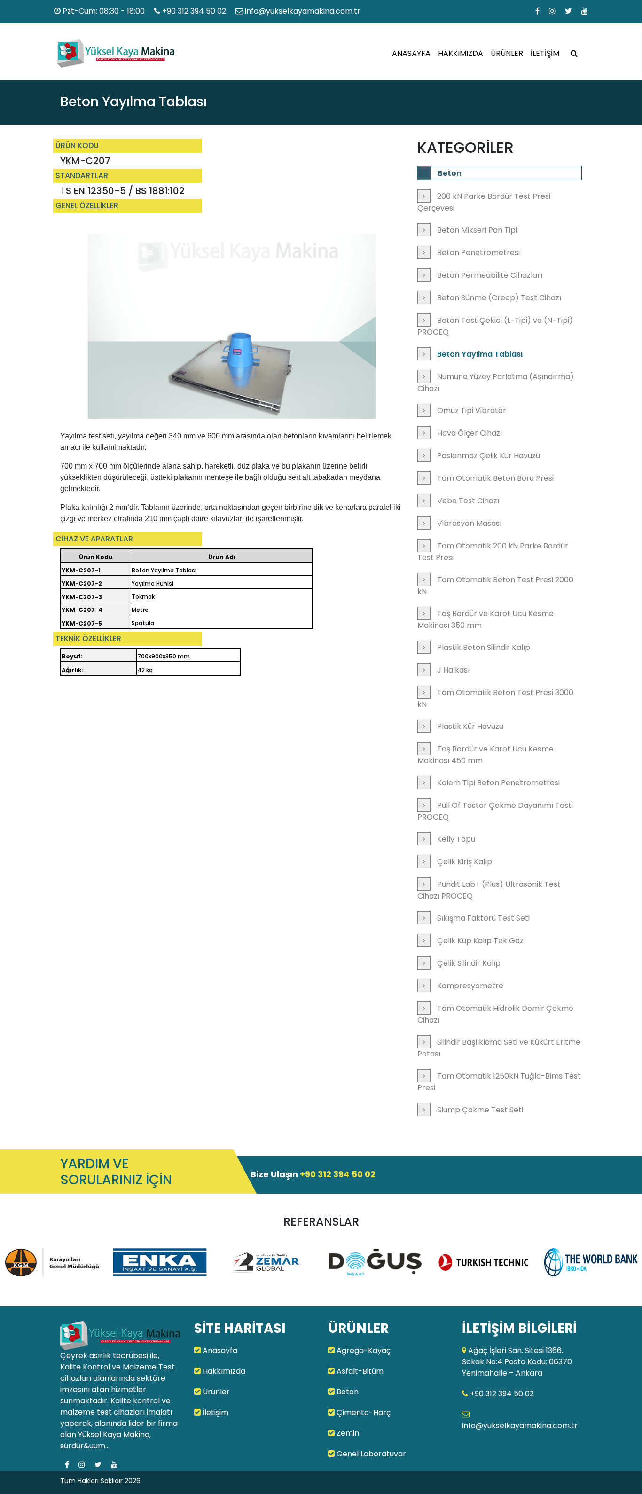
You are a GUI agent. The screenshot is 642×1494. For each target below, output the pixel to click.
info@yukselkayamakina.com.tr (301, 11)
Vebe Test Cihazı (468, 500)
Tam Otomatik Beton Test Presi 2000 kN (495, 585)
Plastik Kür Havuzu (470, 726)
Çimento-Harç (363, 1412)
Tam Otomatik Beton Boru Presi (495, 478)
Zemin (347, 1433)
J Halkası (453, 670)
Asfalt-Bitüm (359, 1371)
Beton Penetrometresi (478, 252)
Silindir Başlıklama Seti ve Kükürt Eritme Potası (498, 1048)
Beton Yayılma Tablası (480, 354)
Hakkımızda (223, 1371)
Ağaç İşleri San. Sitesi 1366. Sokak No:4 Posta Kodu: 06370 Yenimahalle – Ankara (517, 1361)
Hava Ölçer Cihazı (469, 433)
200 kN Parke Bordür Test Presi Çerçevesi (483, 202)
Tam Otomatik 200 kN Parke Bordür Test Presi (492, 551)
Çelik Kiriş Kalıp (464, 861)
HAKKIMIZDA (460, 53)
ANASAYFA (411, 53)
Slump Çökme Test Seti (480, 1109)
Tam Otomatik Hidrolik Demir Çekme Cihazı (495, 1014)
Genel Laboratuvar (370, 1453)
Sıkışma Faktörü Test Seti (483, 918)
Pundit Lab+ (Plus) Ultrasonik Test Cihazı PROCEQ (489, 890)
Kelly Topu (456, 839)
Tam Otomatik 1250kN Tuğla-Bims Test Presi (499, 1082)
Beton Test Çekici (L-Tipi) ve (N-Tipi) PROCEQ (495, 326)
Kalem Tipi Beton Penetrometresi (498, 782)
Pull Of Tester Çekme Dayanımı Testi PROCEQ (495, 811)
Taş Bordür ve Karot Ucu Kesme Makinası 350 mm (485, 619)
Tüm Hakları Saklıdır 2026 (100, 1481)
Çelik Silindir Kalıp (469, 963)
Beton (450, 173)
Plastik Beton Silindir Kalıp (483, 647)
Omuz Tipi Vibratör (471, 410)
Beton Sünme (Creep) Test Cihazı (499, 297)
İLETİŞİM (545, 53)
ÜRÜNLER (507, 53)
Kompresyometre (470, 985)
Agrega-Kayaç (363, 1350)
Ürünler (215, 1391)
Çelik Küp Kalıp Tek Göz (480, 940)
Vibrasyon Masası (469, 523)
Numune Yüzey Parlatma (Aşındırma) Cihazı (495, 382)
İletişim (214, 1412)
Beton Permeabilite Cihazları (489, 275)
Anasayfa (219, 1350)
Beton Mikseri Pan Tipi (477, 230)
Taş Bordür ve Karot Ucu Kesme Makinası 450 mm (485, 754)
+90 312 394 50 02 (194, 11)
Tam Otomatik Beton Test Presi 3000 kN (495, 698)
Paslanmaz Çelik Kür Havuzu (488, 455)
